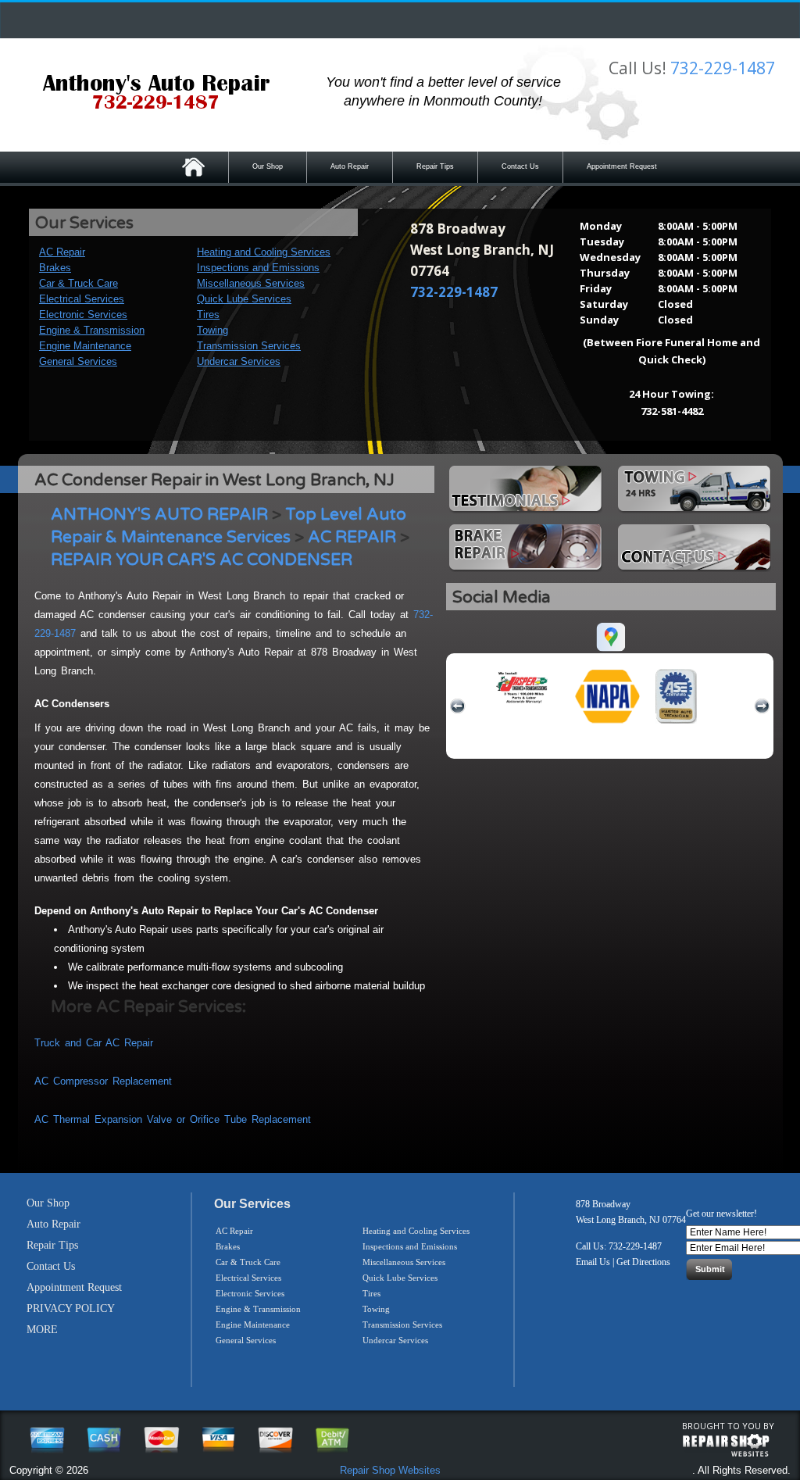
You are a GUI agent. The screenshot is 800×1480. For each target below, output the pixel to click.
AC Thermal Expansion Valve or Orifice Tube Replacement (172, 1119)
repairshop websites (726, 1445)
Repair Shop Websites (390, 1470)
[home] (156, 94)
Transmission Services (249, 346)
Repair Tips (435, 166)
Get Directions (643, 1262)
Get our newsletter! (721, 1213)
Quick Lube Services (244, 299)
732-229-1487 (722, 68)
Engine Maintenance (85, 346)
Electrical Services (81, 299)
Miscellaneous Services (251, 283)
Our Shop (267, 166)
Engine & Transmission (92, 330)
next (762, 706)
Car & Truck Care (78, 283)
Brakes (55, 267)
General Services (78, 361)
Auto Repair (349, 166)
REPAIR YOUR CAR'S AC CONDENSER (201, 560)
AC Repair (62, 252)
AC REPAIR (352, 537)
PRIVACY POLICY (71, 1308)
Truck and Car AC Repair (93, 1043)
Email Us (593, 1262)
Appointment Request (622, 166)
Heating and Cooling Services (263, 252)
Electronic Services (83, 314)
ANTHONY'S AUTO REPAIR (159, 514)
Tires (208, 314)
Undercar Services (238, 361)
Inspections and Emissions (258, 267)
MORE (42, 1329)
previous (458, 706)
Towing (212, 330)
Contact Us (520, 166)
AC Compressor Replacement (103, 1081)
